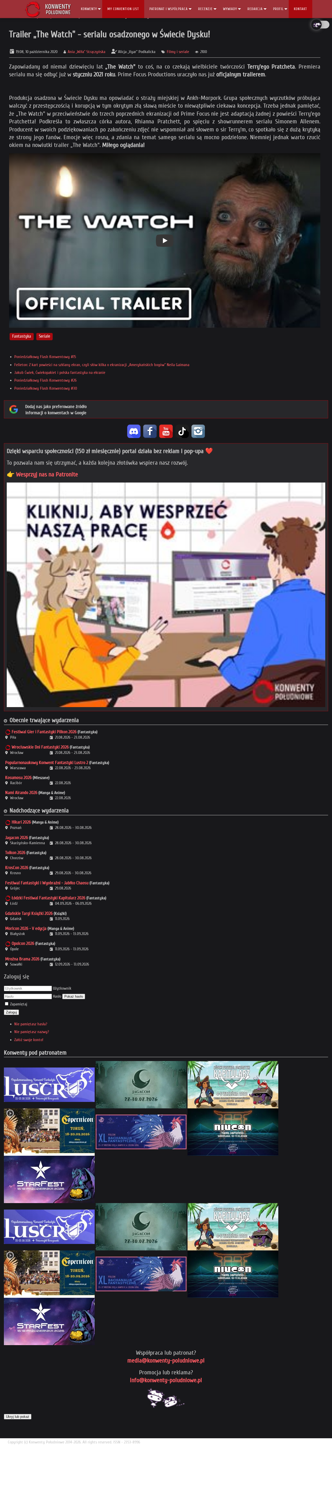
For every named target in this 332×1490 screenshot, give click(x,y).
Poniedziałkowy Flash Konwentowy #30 (45, 388)
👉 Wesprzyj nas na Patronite (42, 474)
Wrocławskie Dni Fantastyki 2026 (40, 747)
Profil (278, 9)
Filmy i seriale (178, 51)
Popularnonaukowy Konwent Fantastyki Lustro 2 (46, 762)
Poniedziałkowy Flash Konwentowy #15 (45, 356)
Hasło (57, 996)
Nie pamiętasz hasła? (30, 1024)
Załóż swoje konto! (28, 1039)
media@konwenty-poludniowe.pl (166, 1360)
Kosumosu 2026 (18, 777)
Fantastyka (21, 336)
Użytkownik (62, 988)
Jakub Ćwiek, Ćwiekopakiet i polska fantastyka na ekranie (59, 372)
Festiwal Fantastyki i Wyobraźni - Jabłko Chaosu (46, 883)
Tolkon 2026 (15, 852)
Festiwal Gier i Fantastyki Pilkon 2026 (44, 732)
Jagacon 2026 (16, 837)
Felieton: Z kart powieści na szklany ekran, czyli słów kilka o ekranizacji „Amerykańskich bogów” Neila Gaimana (101, 364)
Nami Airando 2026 (21, 792)
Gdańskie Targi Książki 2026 (29, 913)
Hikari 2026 (21, 822)
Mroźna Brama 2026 (22, 959)
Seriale (44, 336)
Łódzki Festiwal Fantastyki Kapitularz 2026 (48, 898)
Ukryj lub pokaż (17, 1417)
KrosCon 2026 (16, 867)
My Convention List (123, 9)
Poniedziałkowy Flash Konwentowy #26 (45, 380)
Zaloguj (11, 1012)
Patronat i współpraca (168, 9)
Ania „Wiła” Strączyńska (86, 51)
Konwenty (89, 9)
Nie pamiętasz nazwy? (31, 1031)
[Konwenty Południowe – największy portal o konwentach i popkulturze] (48, 9)
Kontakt (300, 9)
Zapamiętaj (18, 1004)
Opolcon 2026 (23, 943)
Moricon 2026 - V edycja (25, 928)
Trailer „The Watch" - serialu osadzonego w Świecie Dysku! (109, 34)
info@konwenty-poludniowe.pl (166, 1380)
